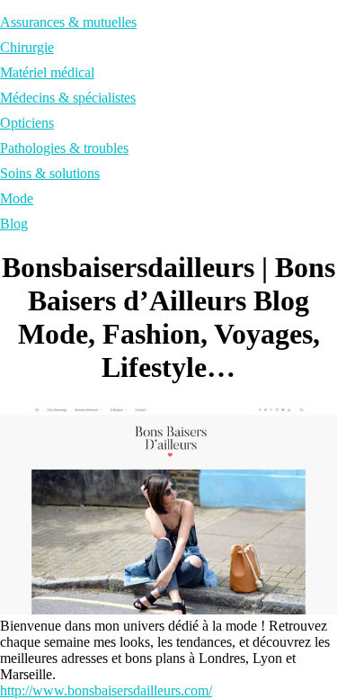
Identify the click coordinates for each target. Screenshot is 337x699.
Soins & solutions (50, 173)
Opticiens (27, 122)
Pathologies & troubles (64, 148)
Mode (16, 198)
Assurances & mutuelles (68, 22)
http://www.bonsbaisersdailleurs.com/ (106, 690)
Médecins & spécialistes (68, 97)
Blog (14, 223)
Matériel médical (47, 72)
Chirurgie (27, 47)
